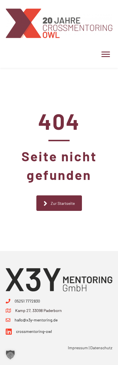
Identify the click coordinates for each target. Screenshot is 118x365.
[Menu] (105, 54)
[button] (10, 354)
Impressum (78, 347)
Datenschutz (101, 347)
